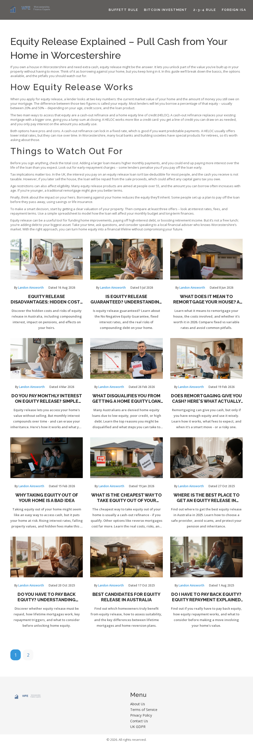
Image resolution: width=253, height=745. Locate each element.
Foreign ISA (234, 10)
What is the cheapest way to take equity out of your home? (126, 497)
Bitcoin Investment (165, 10)
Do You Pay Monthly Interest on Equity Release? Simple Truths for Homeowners (46, 398)
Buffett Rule (123, 10)
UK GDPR (138, 726)
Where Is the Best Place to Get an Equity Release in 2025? (206, 497)
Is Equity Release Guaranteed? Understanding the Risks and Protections (126, 299)
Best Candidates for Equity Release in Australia (126, 597)
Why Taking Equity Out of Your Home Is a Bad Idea (46, 497)
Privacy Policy (141, 715)
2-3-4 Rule (204, 10)
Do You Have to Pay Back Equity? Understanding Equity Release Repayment (47, 597)
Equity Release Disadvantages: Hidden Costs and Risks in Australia (47, 299)
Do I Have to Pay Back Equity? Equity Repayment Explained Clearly (206, 597)
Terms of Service (143, 709)
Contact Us (139, 721)
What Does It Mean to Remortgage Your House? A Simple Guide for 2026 (206, 299)
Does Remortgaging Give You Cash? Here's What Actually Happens (206, 398)
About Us (137, 704)
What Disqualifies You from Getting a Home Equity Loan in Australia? (126, 398)
